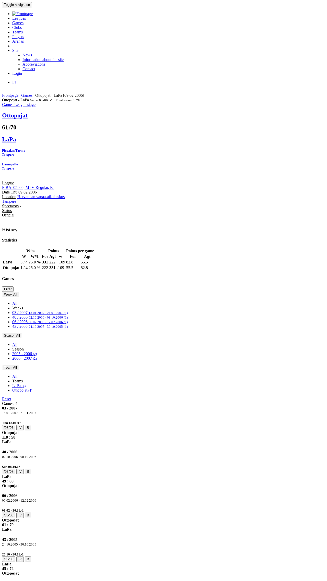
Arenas (18, 41)
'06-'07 (8, 428)
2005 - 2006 (24, 354)
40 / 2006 (40, 317)
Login (17, 73)
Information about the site (43, 59)
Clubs (17, 27)
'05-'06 (8, 515)
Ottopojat (22, 390)
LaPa (19, 385)
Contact (28, 69)
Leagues (19, 18)
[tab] (163, 432)
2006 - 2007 (24, 358)
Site (15, 50)
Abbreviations (33, 64)
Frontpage (10, 95)
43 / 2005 (40, 326)
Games (18, 23)
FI (14, 82)
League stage (25, 104)
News (27, 55)
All (14, 303)
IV (20, 428)
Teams (17, 32)
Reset (6, 399)
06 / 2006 (40, 322)
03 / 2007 (40, 312)
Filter (7, 289)
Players (18, 36)
